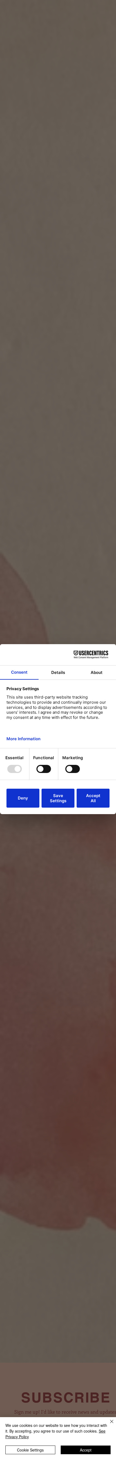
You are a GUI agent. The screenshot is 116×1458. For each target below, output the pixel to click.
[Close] (108, 1424)
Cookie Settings (30, 1450)
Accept (85, 1450)
